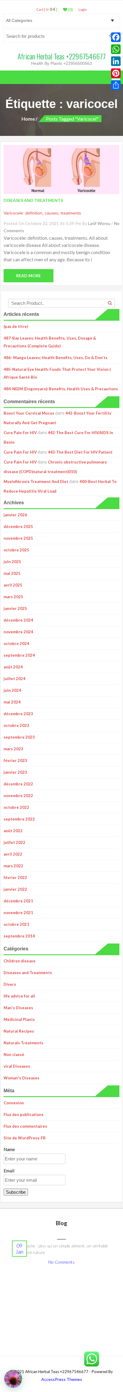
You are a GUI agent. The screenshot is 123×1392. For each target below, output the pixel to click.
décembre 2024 (18, 620)
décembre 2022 (18, 784)
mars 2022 (13, 865)
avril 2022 (13, 854)
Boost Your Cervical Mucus (29, 413)
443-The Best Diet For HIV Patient (80, 452)
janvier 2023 (15, 772)
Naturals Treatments (23, 1042)
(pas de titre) (16, 326)
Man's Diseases (18, 1007)
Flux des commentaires (25, 1126)
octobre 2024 (16, 643)
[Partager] (116, 85)
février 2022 (15, 877)
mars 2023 (13, 748)
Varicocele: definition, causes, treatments (42, 213)
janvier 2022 (15, 889)
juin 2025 (12, 561)
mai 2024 (12, 702)
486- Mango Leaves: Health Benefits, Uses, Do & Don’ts (55, 357)
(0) (70, 9)
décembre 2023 (18, 713)
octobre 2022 (16, 807)
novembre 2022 (18, 795)
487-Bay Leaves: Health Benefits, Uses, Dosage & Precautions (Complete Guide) (50, 342)
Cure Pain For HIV (20, 432)
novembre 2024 (18, 631)
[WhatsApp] (116, 49)
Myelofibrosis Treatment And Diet (36, 481)
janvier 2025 (15, 608)
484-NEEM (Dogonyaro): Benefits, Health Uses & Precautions (61, 388)
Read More (28, 275)
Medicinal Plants (19, 1019)
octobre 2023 (16, 725)
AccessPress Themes (61, 1379)
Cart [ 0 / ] (46, 9)
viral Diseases (17, 1066)
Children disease (20, 960)
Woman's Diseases (21, 1078)
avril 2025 (13, 585)
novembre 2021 (18, 912)
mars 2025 (13, 596)
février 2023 (15, 760)
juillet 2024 (14, 678)
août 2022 (13, 830)
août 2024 (13, 666)
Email (9, 1170)
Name (9, 1149)
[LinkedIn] (116, 61)
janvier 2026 (15, 514)
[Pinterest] (116, 73)
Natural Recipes (19, 1031)
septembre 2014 (19, 936)
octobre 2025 (16, 550)
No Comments (61, 1261)
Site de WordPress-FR (25, 1138)
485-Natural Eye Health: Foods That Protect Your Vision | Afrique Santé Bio (57, 373)
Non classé (14, 1054)
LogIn (83, 9)
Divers (10, 984)
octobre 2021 (16, 924)
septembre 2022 (19, 819)
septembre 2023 (19, 737)
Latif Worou (99, 223)
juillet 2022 (14, 842)
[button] (13, 1379)
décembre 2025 (18, 526)
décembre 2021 (18, 900)
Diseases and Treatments (28, 972)
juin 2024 (12, 690)
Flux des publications (24, 1114)
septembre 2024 (19, 655)
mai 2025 (12, 573)
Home (28, 119)
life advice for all (19, 996)
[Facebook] (116, 37)
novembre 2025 (18, 538)
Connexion (14, 1102)
